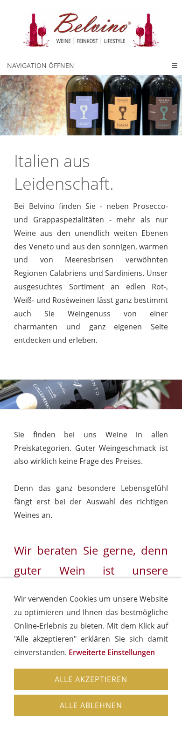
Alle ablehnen (91, 705)
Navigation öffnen (40, 65)
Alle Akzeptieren (91, 679)
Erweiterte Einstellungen (112, 652)
